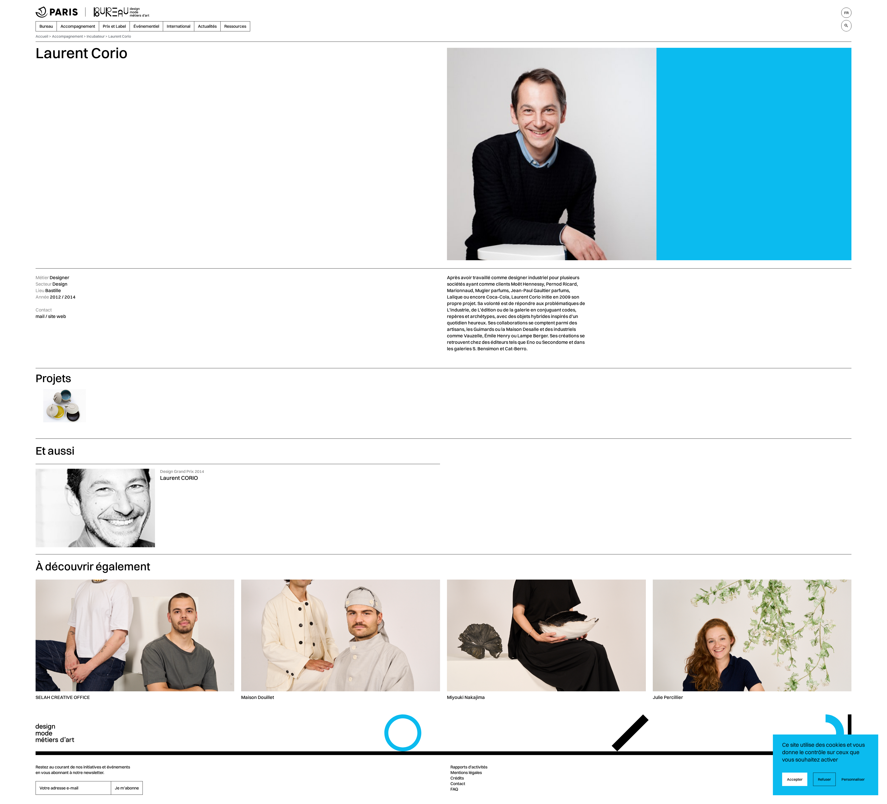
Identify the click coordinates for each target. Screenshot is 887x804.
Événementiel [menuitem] (146, 26)
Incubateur (96, 36)
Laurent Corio (119, 36)
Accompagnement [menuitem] (78, 26)
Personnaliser (853, 779)
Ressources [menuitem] (235, 26)
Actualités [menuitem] (207, 26)
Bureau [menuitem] (46, 26)
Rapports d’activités (468, 767)
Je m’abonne (127, 788)
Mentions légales (466, 772)
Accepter (794, 779)
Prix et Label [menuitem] (114, 26)
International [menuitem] (178, 26)
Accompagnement (67, 36)
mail (40, 316)
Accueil (42, 36)
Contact (457, 783)
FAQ (454, 789)
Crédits (457, 778)
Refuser (824, 779)
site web (57, 316)
